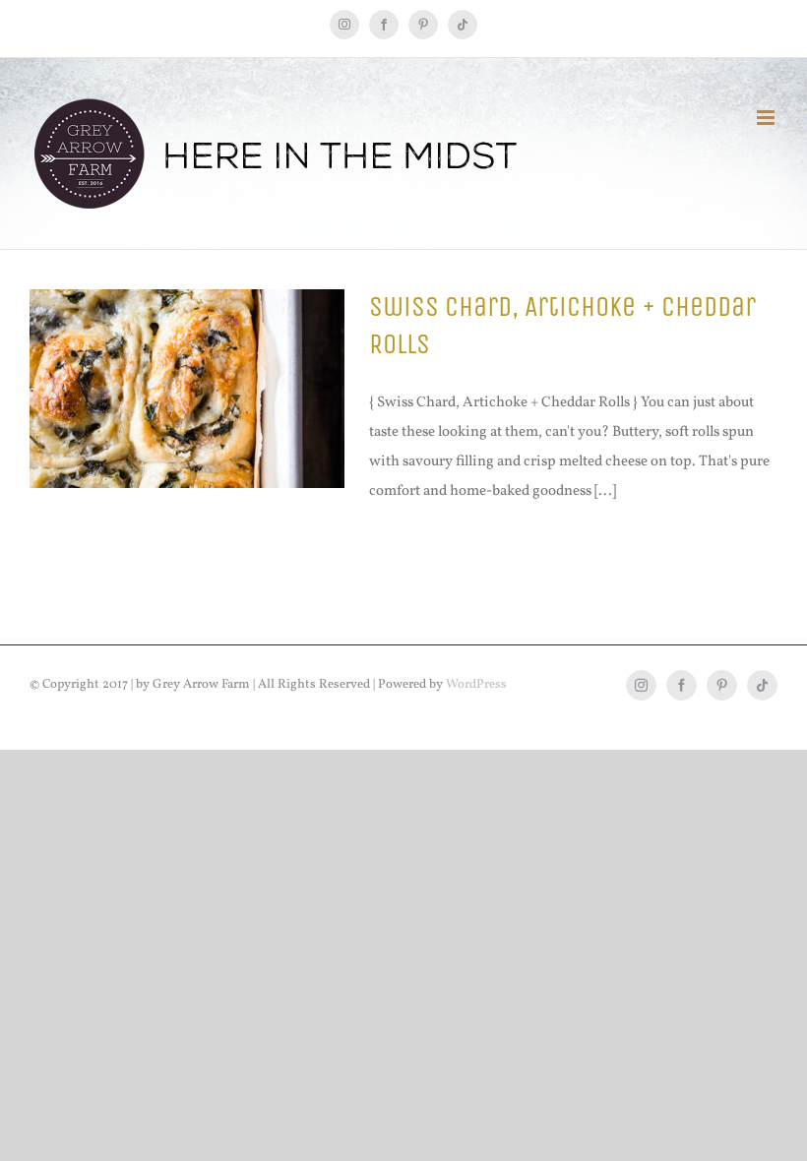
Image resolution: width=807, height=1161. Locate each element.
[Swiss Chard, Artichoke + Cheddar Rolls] (187, 388)
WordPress (476, 685)
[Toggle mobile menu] (767, 117)
